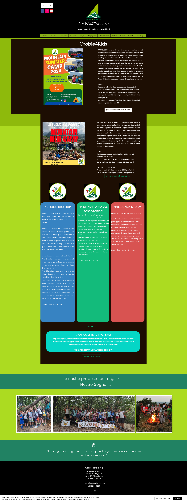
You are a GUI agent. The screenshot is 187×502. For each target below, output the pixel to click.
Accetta (177, 498)
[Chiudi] (184, 498)
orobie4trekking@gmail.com (94, 483)
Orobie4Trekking (93, 23)
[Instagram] (47, 11)
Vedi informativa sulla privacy (79, 499)
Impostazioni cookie (163, 498)
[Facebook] (42, 11)
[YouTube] (51, 11)
